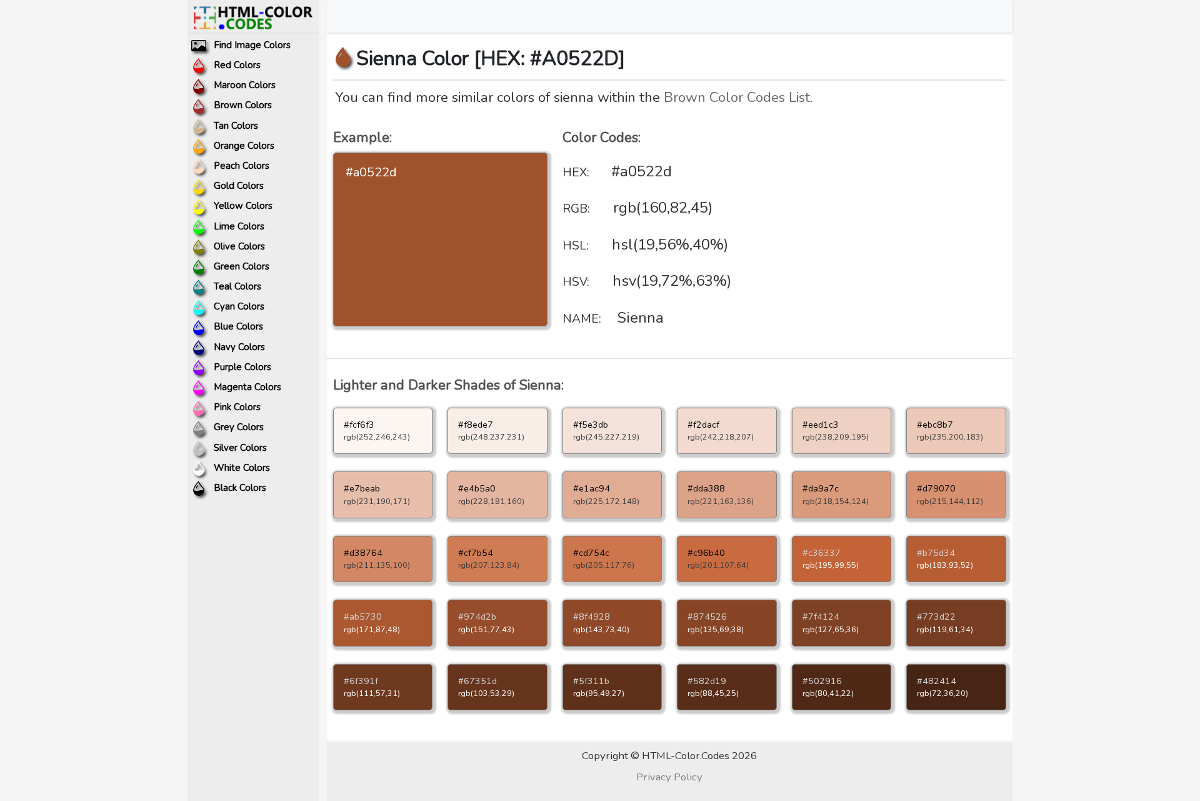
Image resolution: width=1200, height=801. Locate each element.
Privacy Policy (669, 777)
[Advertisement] (899, 222)
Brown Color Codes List (737, 97)
